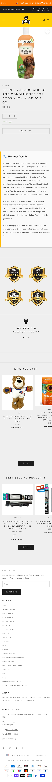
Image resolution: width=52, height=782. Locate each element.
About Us (6, 669)
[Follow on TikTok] (22, 748)
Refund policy (7, 613)
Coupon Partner (8, 621)
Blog (4, 677)
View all (26, 463)
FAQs (4, 645)
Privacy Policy (7, 617)
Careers (5, 649)
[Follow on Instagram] (10, 748)
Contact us (6, 625)
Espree (6, 86)
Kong (18, 413)
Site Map (5, 641)
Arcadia (17, 518)
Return (4, 673)
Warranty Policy (8, 637)
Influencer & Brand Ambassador (14, 657)
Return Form (7, 633)
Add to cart (26, 131)
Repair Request (8, 661)
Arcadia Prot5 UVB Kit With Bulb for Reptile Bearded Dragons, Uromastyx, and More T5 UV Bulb (17, 524)
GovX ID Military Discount (12, 665)
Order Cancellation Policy (11, 681)
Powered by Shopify (34, 760)
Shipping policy (8, 629)
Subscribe (11, 592)
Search (4, 605)
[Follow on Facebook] (3, 748)
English (39, 755)
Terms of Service (8, 609)
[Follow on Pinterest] (16, 748)
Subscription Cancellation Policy (14, 685)
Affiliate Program (8, 653)
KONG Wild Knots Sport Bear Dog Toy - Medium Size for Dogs (17, 418)
